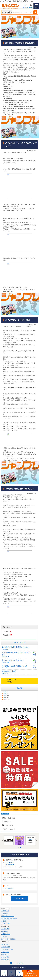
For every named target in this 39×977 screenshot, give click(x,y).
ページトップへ (19, 963)
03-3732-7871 (10, 862)
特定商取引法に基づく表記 (9, 918)
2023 (5, 697)
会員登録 (25, 7)
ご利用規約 (4, 913)
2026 (5, 692)
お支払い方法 (8, 821)
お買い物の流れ (5, 947)
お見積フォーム (5, 934)
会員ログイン (5, 954)
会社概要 (3, 921)
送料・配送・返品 (9, 818)
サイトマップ (5, 911)
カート (20, 973)
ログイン (31, 7)
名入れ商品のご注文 (7, 949)
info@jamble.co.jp (7, 875)
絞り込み (11, 975)
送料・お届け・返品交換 (8, 939)
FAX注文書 (4, 931)
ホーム (4, 975)
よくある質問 (5, 929)
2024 (5, 695)
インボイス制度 (5, 923)
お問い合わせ (19, 898)
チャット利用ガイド (8, 888)
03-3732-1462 (10, 865)
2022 (5, 699)
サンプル (3, 936)
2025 (5, 693)
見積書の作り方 (8, 825)
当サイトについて (9, 829)
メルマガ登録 (5, 957)
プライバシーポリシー (7, 916)
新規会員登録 (5, 959)
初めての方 (4, 944)
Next (36, 840)
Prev (3, 840)
